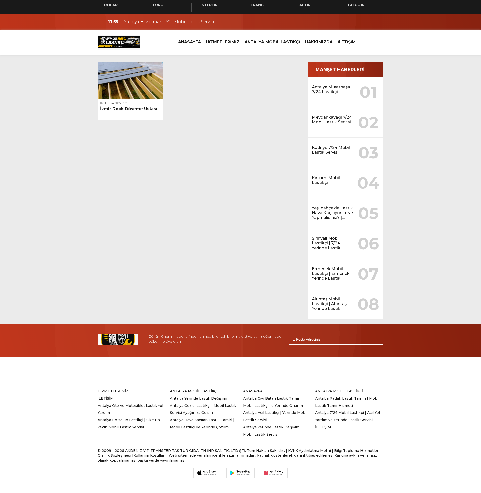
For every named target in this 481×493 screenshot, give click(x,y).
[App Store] (207, 473)
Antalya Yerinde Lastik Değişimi (198, 398)
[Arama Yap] (368, 22)
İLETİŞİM (347, 42)
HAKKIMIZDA (319, 42)
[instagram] (234, 372)
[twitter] (218, 372)
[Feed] (280, 372)
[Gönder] (377, 339)
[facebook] (203, 372)
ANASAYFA (189, 42)
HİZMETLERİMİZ (222, 42)
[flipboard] (265, 372)
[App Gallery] (274, 473)
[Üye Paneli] (378, 22)
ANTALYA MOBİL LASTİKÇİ (272, 42)
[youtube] (249, 372)
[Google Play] (240, 473)
